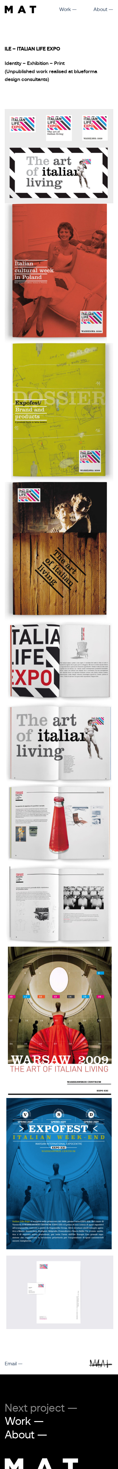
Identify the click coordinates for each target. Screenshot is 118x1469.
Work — (68, 9)
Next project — (41, 1408)
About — (103, 9)
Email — (14, 1364)
